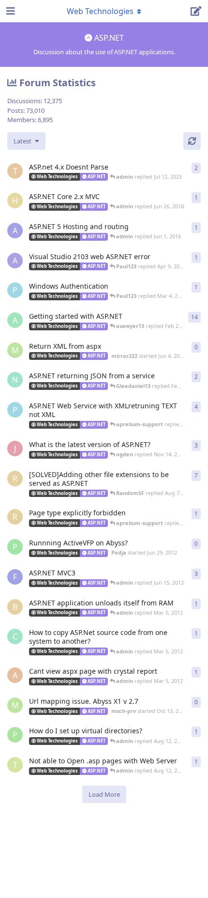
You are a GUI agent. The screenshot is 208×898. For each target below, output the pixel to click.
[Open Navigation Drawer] (9, 11)
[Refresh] (192, 141)
